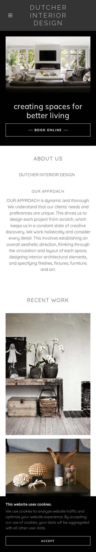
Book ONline (48, 130)
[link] (48, 15)
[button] (10, 15)
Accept (48, 541)
